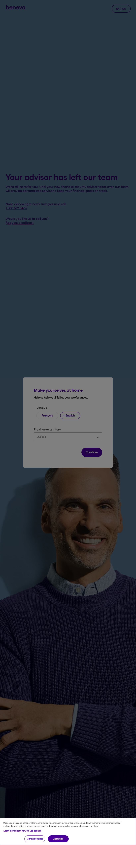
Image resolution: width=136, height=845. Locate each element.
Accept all (58, 839)
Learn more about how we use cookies (22, 831)
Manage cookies (35, 839)
